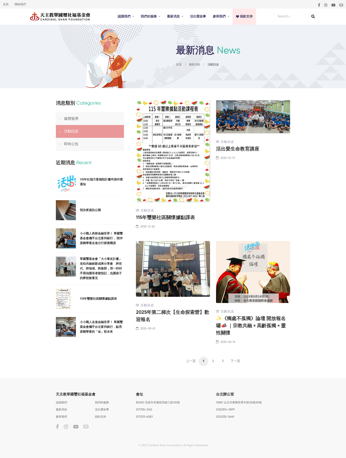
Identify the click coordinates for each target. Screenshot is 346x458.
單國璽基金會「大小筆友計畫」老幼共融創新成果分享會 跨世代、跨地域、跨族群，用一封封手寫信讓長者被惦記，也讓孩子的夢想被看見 (101, 268)
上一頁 (191, 361)
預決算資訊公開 (90, 210)
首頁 (6, 4)
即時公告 (71, 144)
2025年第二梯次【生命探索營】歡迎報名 (172, 316)
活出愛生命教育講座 (237, 149)
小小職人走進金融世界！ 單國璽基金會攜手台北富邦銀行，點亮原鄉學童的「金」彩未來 (101, 327)
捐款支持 (100, 416)
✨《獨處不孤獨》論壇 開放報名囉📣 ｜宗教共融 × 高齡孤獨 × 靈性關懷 (251, 325)
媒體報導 (71, 119)
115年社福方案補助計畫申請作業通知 (101, 182)
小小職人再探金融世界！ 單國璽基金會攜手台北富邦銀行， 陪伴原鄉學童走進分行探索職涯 (101, 238)
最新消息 (194, 64)
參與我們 (61, 416)
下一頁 (235, 361)
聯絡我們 (20, 4)
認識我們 (61, 402)
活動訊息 (146, 210)
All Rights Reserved (195, 445)
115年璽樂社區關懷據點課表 (165, 217)
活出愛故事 (102, 409)
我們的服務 (102, 402)
